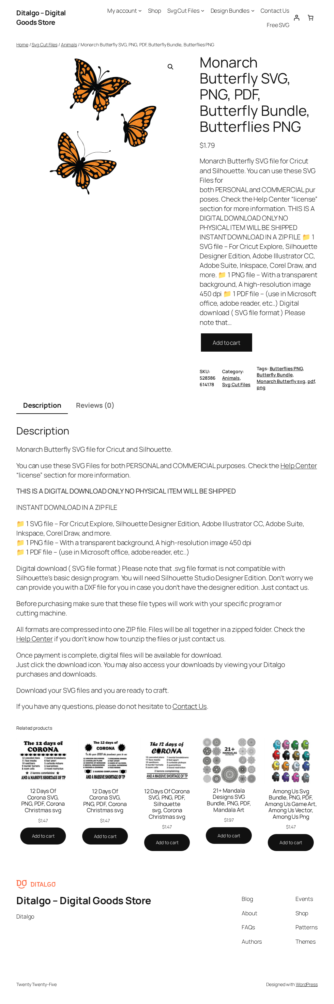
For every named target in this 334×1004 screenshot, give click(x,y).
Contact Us (190, 706)
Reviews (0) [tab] (95, 405)
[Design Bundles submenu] (252, 10)
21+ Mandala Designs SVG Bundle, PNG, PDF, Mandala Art (229, 800)
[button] (170, 67)
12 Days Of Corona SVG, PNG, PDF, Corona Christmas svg (43, 800)
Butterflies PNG (286, 368)
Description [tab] (42, 405)
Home (22, 44)
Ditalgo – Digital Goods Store (41, 17)
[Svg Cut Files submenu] (202, 10)
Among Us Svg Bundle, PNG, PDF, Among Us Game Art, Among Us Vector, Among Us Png (291, 804)
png (261, 387)
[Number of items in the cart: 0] (311, 17)
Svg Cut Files (44, 44)
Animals (69, 44)
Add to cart (226, 342)
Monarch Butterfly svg (281, 381)
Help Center (299, 465)
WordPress (307, 984)
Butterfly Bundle (274, 375)
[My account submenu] (140, 10)
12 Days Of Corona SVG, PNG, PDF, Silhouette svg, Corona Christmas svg (167, 804)
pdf (311, 381)
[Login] (296, 17)
